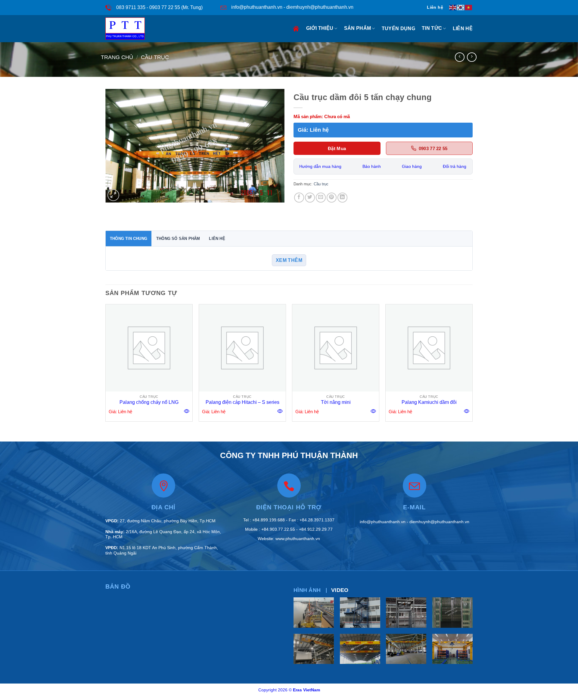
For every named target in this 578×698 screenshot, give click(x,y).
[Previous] (105, 365)
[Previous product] (471, 57)
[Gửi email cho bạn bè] (321, 198)
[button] (113, 195)
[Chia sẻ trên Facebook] (299, 198)
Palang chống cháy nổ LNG (149, 402)
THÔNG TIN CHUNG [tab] (128, 238)
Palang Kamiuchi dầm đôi (429, 402)
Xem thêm (289, 260)
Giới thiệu (319, 28)
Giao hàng (412, 166)
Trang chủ (296, 28)
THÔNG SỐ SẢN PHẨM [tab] (178, 238)
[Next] (472, 365)
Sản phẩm (357, 28)
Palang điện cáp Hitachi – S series (242, 402)
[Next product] (459, 57)
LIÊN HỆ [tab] (217, 238)
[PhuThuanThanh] (128, 28)
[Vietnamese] (469, 7)
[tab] (307, 590)
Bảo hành (371, 166)
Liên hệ (463, 28)
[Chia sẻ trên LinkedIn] (342, 198)
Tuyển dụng (398, 28)
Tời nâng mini (336, 402)
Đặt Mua (337, 148)
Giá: (313, 130)
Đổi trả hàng (454, 166)
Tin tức (432, 28)
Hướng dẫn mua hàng (320, 166)
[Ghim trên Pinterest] (332, 198)
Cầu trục (155, 57)
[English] (453, 7)
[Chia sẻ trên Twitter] (310, 198)
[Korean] (461, 7)
